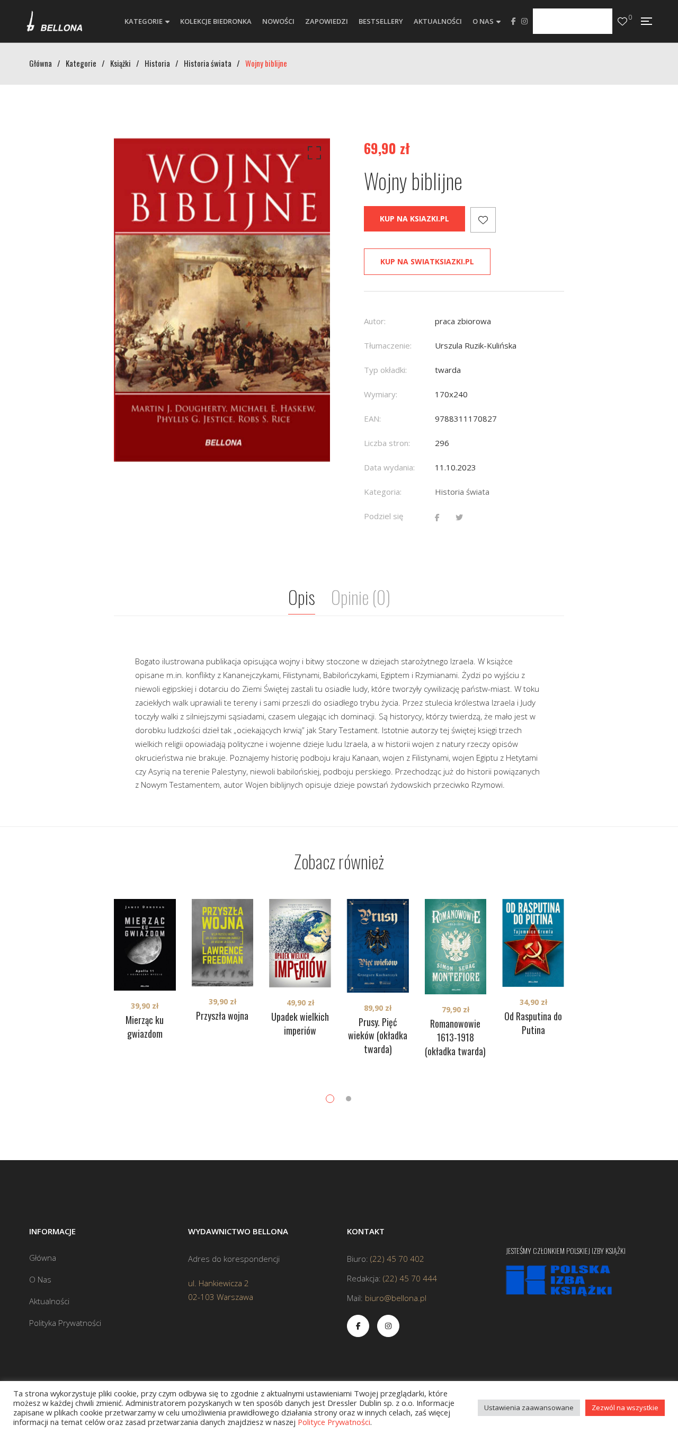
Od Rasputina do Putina (533, 1023)
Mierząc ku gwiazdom (145, 1026)
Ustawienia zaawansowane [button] (529, 1407)
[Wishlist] (622, 21)
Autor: (375, 321)
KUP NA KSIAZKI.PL (414, 218)
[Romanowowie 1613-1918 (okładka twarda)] (456, 946)
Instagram (524, 21)
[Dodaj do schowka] (483, 220)
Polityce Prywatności (334, 1422)
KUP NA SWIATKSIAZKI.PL (427, 261)
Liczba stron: (387, 443)
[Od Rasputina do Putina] (533, 942)
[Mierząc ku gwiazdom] (145, 945)
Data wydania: (389, 467)
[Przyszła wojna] (223, 942)
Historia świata (462, 491)
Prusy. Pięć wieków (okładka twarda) (377, 1035)
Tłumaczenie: (388, 345)
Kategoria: (383, 491)
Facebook (513, 21)
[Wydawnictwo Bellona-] (54, 21)
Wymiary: (380, 394)
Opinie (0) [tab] (360, 596)
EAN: (372, 418)
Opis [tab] (301, 596)
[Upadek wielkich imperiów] (300, 943)
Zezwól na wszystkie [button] (625, 1407)
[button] (312, 155)
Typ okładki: (385, 369)
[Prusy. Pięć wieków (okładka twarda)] (378, 945)
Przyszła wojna (222, 1015)
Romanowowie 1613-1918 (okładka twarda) (455, 1037)
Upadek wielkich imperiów (300, 1023)
